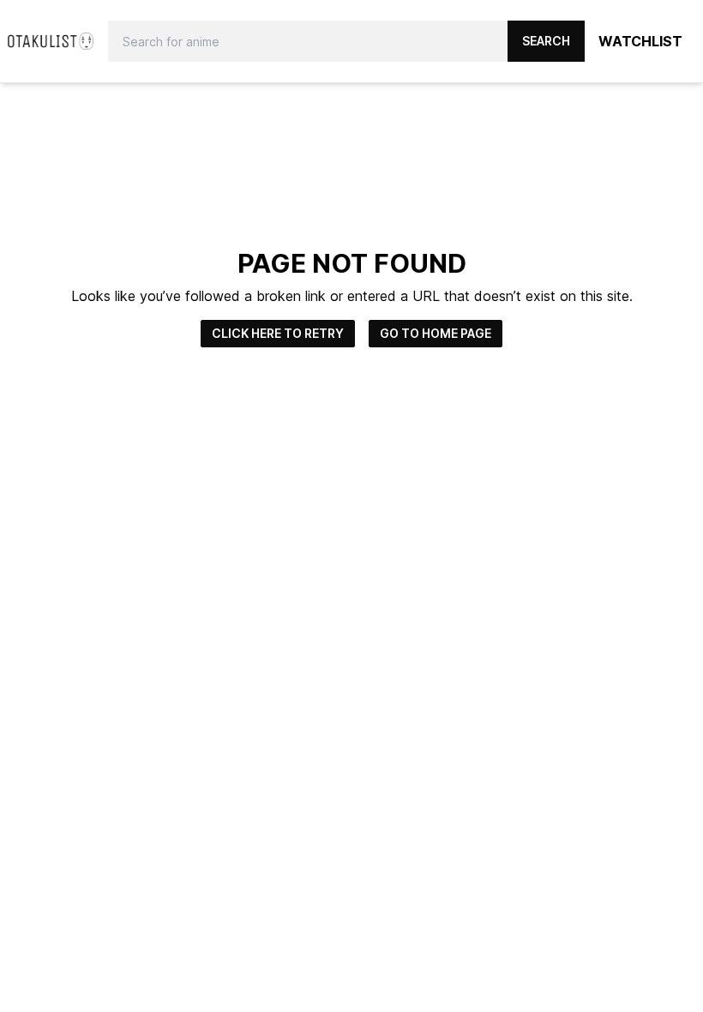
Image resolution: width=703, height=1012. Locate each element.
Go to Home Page (435, 333)
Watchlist (640, 41)
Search (546, 40)
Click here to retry (278, 333)
